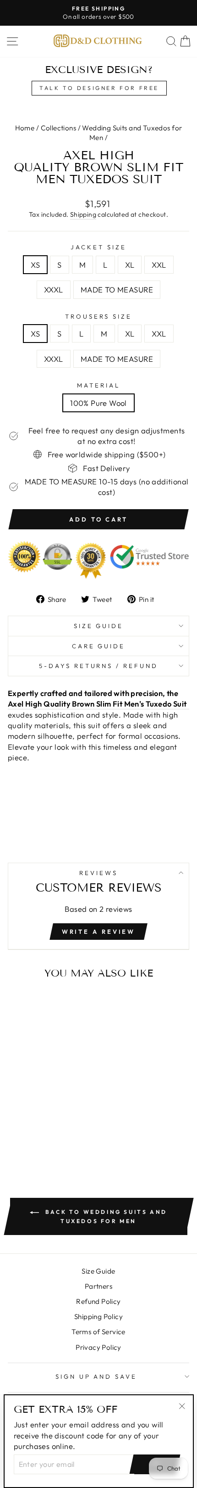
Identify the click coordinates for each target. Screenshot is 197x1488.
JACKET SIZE (98, 247)
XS (35, 265)
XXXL (53, 289)
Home (25, 128)
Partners (98, 1286)
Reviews (98, 872)
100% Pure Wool (98, 403)
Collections (59, 128)
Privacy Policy (98, 1347)
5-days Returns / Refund (98, 665)
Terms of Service (98, 1331)
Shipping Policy (98, 1316)
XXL (159, 265)
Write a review (99, 931)
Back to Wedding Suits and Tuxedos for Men (105, 1216)
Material (98, 385)
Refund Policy (98, 1301)
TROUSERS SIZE (98, 316)
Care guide (99, 646)
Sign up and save (96, 1376)
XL (130, 265)
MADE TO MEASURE (117, 289)
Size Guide (99, 625)
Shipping (83, 214)
